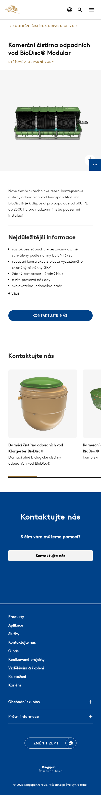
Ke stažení (17, 676)
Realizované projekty (26, 659)
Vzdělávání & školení (26, 668)
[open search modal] (80, 10)
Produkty (16, 616)
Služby (13, 633)
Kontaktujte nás (50, 555)
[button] (91, 9)
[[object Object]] (42, 404)
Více (15, 293)
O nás (13, 651)
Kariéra (14, 685)
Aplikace (15, 625)
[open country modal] (70, 10)
